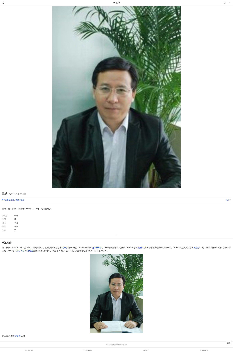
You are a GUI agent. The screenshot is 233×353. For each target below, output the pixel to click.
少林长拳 (97, 247)
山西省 (30, 251)
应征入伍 (20, 251)
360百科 (116, 2)
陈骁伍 (17, 336)
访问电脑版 (88, 350)
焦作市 (141, 247)
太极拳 (197, 247)
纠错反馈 (205, 350)
